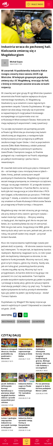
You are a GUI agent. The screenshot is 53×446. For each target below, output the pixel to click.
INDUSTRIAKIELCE (8, 321)
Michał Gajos (16, 61)
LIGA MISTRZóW (38, 321)
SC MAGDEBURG (23, 321)
